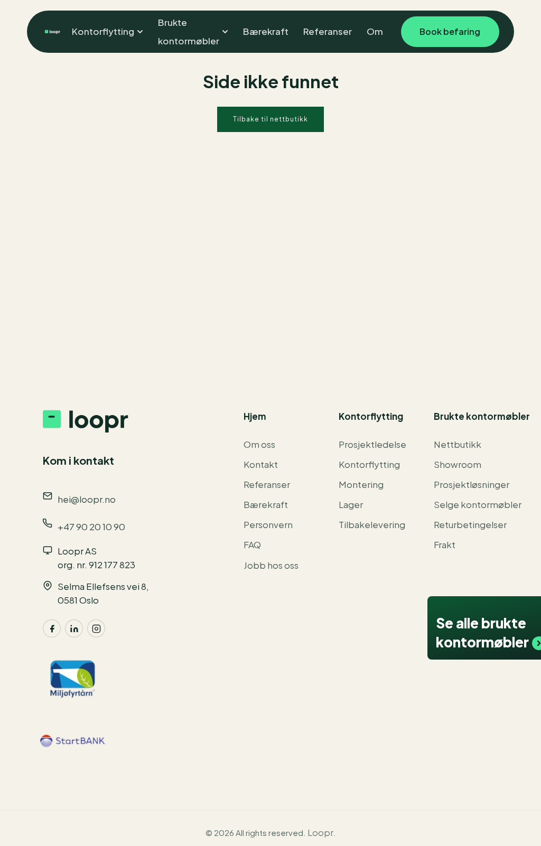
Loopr (320, 832)
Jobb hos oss (271, 565)
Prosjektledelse (372, 444)
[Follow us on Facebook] (52, 628)
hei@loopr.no (87, 499)
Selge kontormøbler (477, 504)
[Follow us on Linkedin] (74, 628)
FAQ (252, 544)
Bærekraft (266, 504)
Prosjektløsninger (471, 484)
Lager (351, 504)
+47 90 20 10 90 (91, 526)
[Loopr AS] (51, 31)
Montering (361, 484)
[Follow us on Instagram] (96, 628)
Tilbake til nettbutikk (270, 119)
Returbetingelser (470, 524)
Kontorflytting (369, 464)
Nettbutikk (457, 444)
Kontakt (261, 464)
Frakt (444, 544)
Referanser (267, 484)
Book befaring (449, 31)
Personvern (268, 524)
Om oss (259, 444)
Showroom (457, 464)
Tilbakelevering (372, 524)
